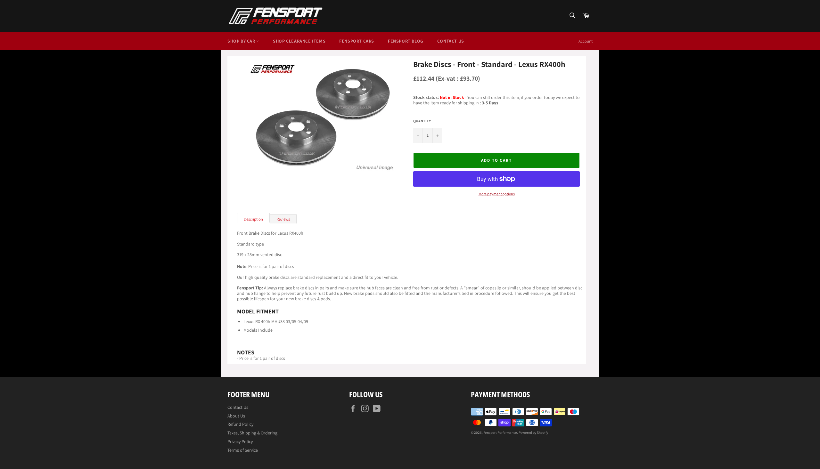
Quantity (422, 121)
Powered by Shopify (533, 432)
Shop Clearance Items (299, 41)
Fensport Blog (405, 41)
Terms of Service (242, 450)
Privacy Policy (240, 441)
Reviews (283, 219)
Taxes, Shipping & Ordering (252, 433)
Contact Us (450, 41)
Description (253, 219)
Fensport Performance (500, 432)
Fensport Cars (356, 41)
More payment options (497, 194)
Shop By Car (241, 41)
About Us (236, 416)
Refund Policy (240, 424)
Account (585, 41)
